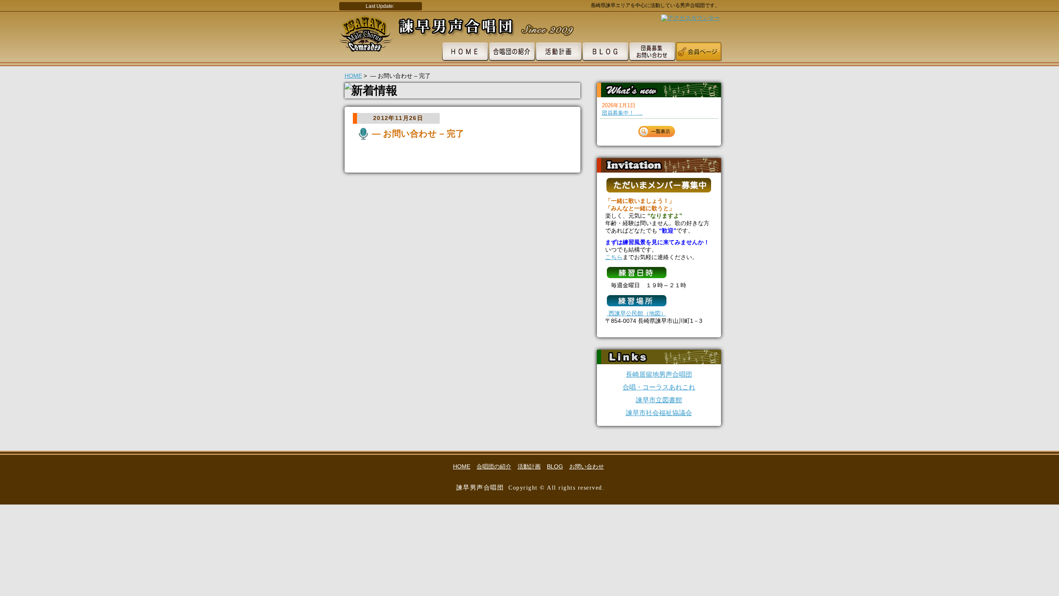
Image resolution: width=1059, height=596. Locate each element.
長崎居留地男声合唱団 (659, 374)
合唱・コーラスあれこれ (659, 387)
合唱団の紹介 (494, 466)
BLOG (555, 466)
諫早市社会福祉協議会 (659, 412)
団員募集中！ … (622, 113)
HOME (353, 75)
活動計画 (529, 466)
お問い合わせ (586, 466)
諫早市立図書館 (659, 400)
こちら (614, 257)
